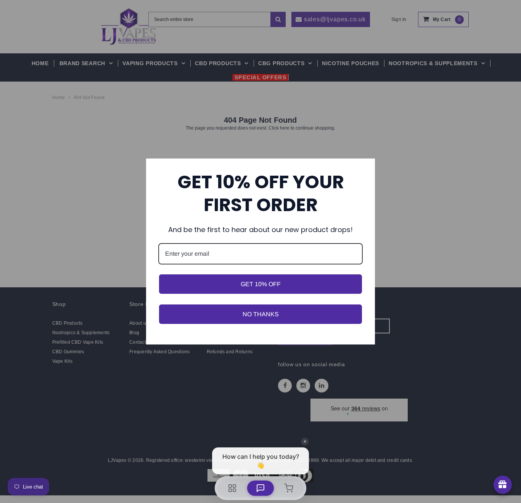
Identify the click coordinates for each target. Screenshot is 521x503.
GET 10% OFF (261, 284)
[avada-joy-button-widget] (503, 485)
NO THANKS (261, 314)
